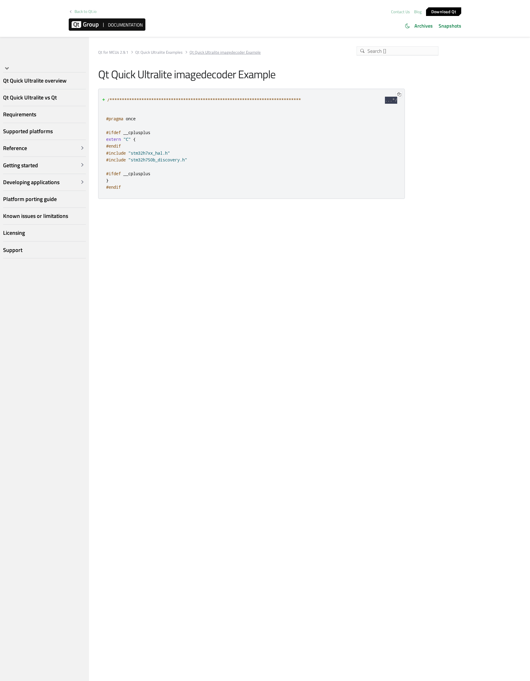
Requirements (19, 114)
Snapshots (450, 25)
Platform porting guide (30, 199)
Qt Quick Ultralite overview (35, 80)
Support (12, 250)
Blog (418, 12)
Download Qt (443, 11)
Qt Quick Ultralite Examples (158, 52)
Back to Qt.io (86, 12)
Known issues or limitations (35, 216)
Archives (423, 25)
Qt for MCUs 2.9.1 (113, 52)
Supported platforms (28, 131)
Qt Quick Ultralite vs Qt (30, 97)
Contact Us (400, 12)
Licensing (14, 233)
